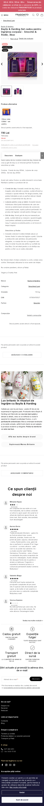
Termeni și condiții (8, 734)
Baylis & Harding (7, 26)
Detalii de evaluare (26, 38)
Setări (22, 792)
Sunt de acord (22, 800)
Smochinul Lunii (34, 286)
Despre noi (5, 706)
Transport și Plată (7, 738)
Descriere (9, 155)
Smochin (37, 303)
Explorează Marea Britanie (22, 444)
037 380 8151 (9, 749)
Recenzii (4, 708)
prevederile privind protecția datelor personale (22, 688)
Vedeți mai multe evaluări (32, 620)
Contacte (4, 721)
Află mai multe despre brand (22, 437)
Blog (2, 723)
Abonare (36, 679)
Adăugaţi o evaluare (22, 355)
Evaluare (18, 155)
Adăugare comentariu (22, 473)
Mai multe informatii (18, 787)
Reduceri (4, 710)
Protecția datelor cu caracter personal (15, 736)
